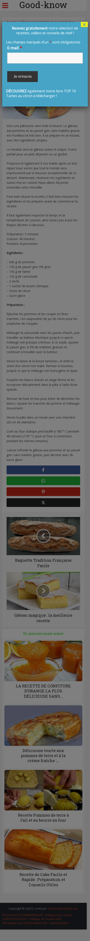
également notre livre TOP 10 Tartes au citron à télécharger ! (44, 62)
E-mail (14, 47)
